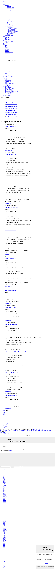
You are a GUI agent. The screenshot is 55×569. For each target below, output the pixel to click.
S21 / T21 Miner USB (10, 8)
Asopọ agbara (7, 12)
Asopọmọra (7, 42)
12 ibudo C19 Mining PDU (11, 290)
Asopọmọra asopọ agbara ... (11, 102)
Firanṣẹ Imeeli (2, 432)
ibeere (6, 150)
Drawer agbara (9, 15)
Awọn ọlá (6, 47)
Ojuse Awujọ (7, 50)
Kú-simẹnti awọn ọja (8, 17)
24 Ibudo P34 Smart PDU (10, 230)
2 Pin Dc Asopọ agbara (17, 430)
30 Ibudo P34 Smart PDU (10, 181)
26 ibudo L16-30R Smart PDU (11, 324)
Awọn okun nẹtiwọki (10, 9)
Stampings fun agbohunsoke (11, 23)
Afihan (6, 38)
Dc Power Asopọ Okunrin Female (45, 430)
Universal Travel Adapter (9, 35)
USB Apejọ (7, 5)
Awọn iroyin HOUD (8, 37)
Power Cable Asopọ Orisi (34, 430)
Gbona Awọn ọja (35, 429)
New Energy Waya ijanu (9, 69)
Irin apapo (8, 34)
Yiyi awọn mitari (10, 25)
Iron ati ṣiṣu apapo (10, 33)
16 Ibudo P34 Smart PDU (10, 258)
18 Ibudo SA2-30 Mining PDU (11, 307)
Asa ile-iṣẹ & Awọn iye (9, 52)
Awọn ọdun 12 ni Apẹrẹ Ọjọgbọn (12, 54)
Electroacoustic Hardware (9, 41)
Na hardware (9, 24)
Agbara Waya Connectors (25, 430)
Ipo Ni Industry (7, 51)
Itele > (3, 410)
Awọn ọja (4, 4)
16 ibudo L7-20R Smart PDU (11, 207)
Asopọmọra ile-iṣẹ (10, 14)
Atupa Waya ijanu (8, 71)
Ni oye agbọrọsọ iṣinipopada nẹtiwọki (13, 31)
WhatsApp (7, 433)
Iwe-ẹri (6, 48)
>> (4, 410)
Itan (5, 46)
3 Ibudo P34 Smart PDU (10, 154)
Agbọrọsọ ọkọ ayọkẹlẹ (11, 29)
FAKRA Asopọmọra (10, 13)
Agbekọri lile (7, 18)
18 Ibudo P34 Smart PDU (10, 126)
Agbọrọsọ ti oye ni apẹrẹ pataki (12, 32)
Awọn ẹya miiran (10, 21)
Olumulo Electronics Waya (9, 70)
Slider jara (8, 22)
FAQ (3, 43)
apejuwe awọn (9, 150)
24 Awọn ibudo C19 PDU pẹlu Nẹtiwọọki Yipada (15, 351)
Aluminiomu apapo (10, 27)
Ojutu (4, 40)
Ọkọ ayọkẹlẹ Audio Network (12, 28)
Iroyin (4, 36)
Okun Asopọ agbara (3, 430)
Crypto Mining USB (10, 7)
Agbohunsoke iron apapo (11, 30)
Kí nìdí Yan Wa (7, 53)
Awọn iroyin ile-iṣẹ (8, 39)
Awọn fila (8, 19)
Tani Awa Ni (7, 45)
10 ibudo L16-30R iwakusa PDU (12, 395)
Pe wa (4, 415)
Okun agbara (9, 6)
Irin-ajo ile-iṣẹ (7, 49)
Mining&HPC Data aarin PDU (10, 16)
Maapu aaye (41, 429)
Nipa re (4, 44)
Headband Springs (10, 20)
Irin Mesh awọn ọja (8, 26)
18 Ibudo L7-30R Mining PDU (11, 372)
